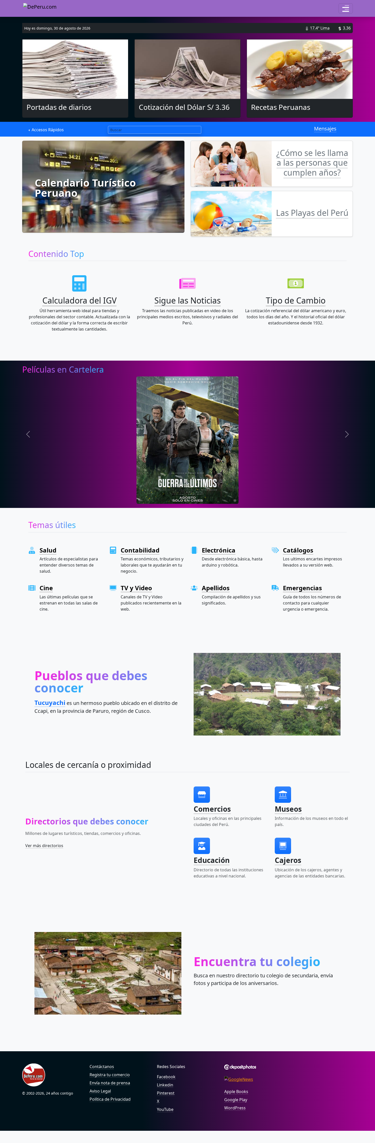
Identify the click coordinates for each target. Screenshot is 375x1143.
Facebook (166, 1077)
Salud (48, 550)
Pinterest (165, 1093)
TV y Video (136, 588)
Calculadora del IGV (79, 300)
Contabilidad (140, 550)
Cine (46, 588)
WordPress (235, 1108)
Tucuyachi (49, 702)
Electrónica (218, 550)
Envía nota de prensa (110, 1083)
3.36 (347, 28)
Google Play (235, 1099)
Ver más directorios (44, 845)
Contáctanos (102, 1066)
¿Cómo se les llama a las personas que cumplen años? (312, 162)
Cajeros (288, 860)
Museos (288, 809)
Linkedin (165, 1085)
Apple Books (236, 1091)
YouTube (165, 1109)
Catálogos (298, 550)
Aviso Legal (100, 1091)
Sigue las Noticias (187, 300)
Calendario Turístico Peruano (85, 188)
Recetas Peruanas (280, 107)
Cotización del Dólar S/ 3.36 (184, 107)
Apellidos (216, 588)
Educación (212, 860)
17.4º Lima (320, 28)
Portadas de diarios (59, 107)
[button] (346, 8)
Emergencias (302, 588)
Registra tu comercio (110, 1075)
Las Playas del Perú (312, 212)
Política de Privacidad (110, 1099)
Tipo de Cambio (296, 300)
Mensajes (325, 128)
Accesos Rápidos (47, 130)
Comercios (212, 809)
